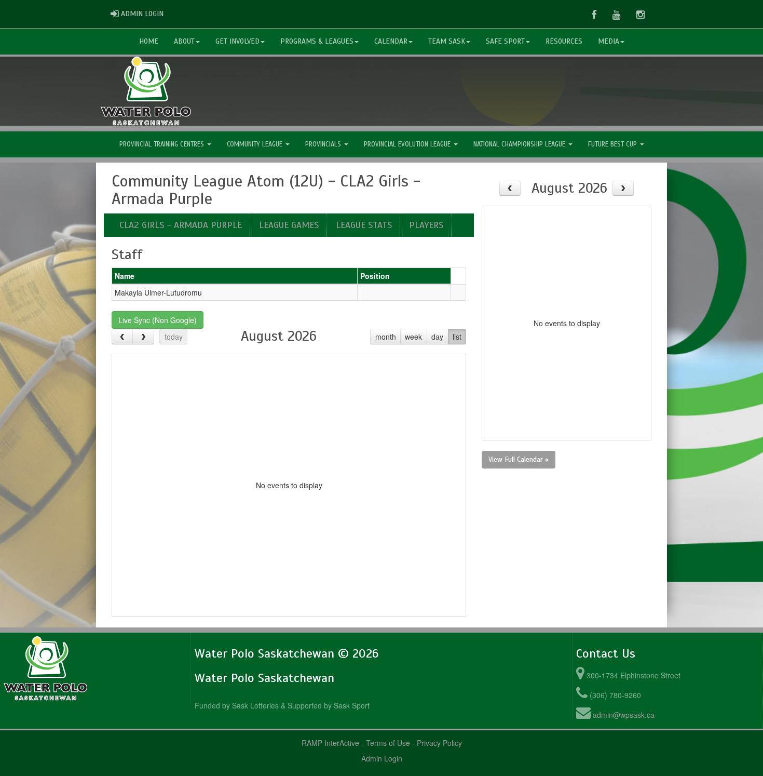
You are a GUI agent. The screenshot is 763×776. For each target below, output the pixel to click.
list (457, 336)
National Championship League (520, 144)
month (385, 336)
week (413, 336)
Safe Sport (505, 41)
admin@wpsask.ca (624, 715)
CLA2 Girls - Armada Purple (180, 225)
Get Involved (237, 41)
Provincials (324, 144)
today (174, 336)
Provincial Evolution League (408, 144)
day (437, 336)
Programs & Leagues (316, 41)
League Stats (364, 225)
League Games (289, 225)
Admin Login (381, 758)
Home (148, 41)
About (184, 41)
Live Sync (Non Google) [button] (157, 320)
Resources (564, 41)
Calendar (390, 41)
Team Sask (446, 41)
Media (608, 41)
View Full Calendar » (518, 459)
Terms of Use (388, 743)
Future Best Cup (613, 144)
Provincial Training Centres (162, 144)
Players (426, 225)
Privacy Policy (439, 743)
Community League (255, 144)
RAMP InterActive (330, 743)
